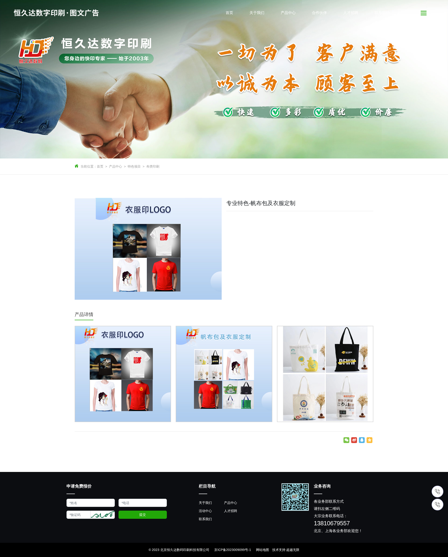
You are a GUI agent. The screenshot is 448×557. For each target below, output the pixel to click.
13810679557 (332, 523)
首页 (100, 166)
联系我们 (205, 519)
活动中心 (205, 511)
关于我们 (205, 503)
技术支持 (278, 550)
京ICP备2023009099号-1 (232, 550)
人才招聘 (230, 511)
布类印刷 (152, 166)
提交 (142, 514)
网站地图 (262, 550)
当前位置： (88, 166)
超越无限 (292, 550)
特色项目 (134, 166)
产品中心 (115, 166)
